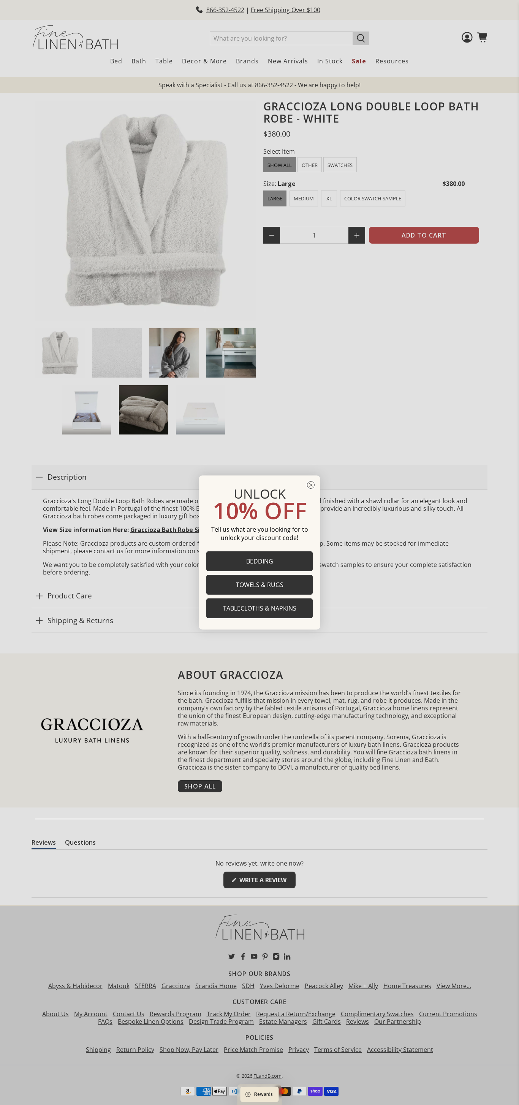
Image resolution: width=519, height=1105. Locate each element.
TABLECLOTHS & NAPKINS (259, 608)
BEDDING (259, 561)
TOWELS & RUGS (259, 585)
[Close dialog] (311, 485)
